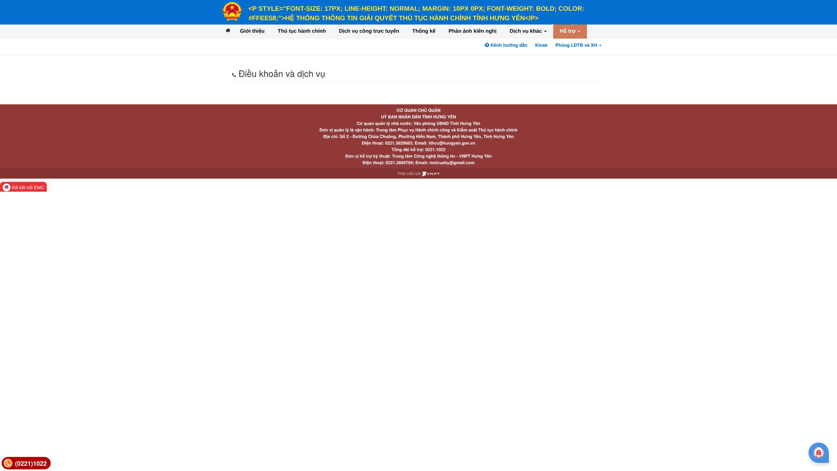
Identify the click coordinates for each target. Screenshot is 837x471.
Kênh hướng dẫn (508, 45)
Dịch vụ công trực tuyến (369, 31)
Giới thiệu (252, 31)
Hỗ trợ (568, 31)
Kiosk (541, 45)
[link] (26, 463)
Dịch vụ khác (526, 31)
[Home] (227, 30)
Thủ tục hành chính (302, 31)
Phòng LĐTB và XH (576, 45)
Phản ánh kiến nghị (473, 31)
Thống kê (424, 31)
